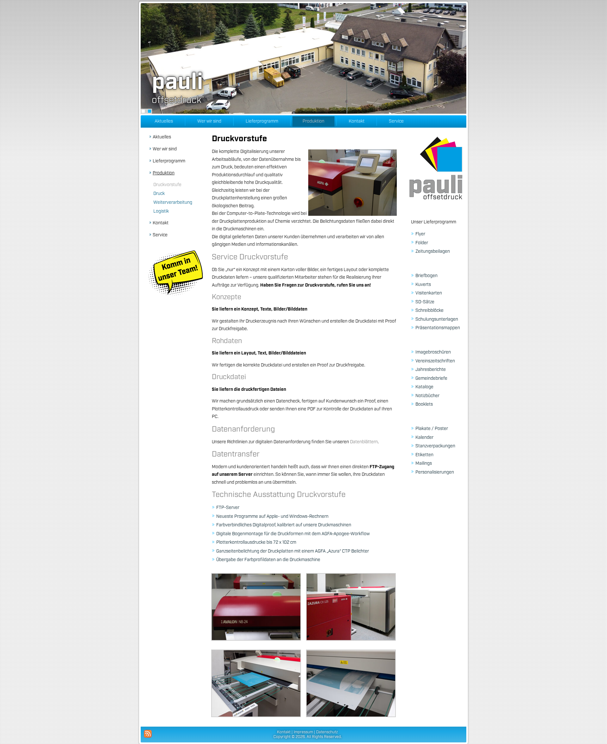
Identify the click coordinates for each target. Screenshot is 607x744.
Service (396, 121)
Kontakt (357, 121)
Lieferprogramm (262, 121)
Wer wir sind (209, 121)
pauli (177, 83)
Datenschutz (327, 732)
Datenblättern (364, 442)
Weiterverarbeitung (172, 202)
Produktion (313, 121)
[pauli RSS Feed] (148, 734)
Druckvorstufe (167, 185)
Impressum (303, 732)
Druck (159, 194)
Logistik (161, 211)
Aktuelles (164, 121)
